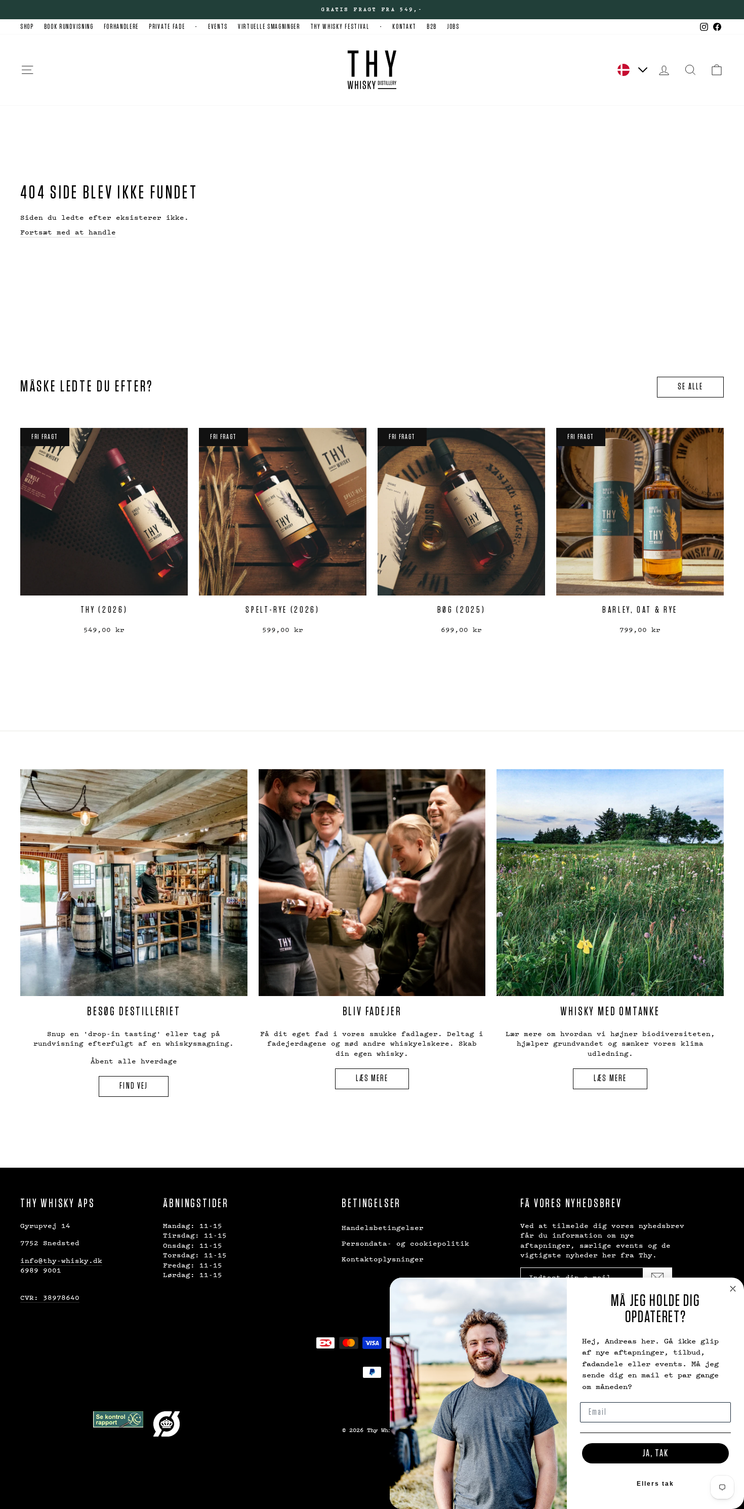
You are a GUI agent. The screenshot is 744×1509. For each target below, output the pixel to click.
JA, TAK (656, 1453)
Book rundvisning (69, 26)
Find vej (133, 1086)
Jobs (453, 26)
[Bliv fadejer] (372, 883)
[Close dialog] (733, 1289)
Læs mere (372, 1078)
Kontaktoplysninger (383, 1258)
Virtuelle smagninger (269, 26)
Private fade (167, 26)
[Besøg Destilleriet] (133, 883)
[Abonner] (657, 1276)
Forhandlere (121, 26)
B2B (432, 26)
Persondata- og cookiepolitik (405, 1243)
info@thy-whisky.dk (61, 1260)
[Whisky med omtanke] (610, 883)
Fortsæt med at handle (68, 231)
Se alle (690, 386)
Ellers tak (655, 1483)
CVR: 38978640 (49, 1297)
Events (218, 26)
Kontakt (404, 26)
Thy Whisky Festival (339, 26)
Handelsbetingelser (383, 1227)
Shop (27, 26)
